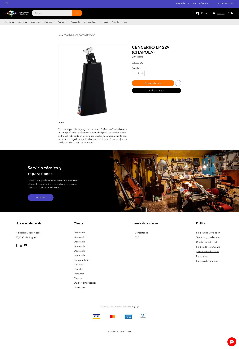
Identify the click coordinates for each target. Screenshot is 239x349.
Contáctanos (141, 232)
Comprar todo (81, 260)
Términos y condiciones (208, 237)
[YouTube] (25, 245)
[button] (230, 13)
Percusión (79, 273)
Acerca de (79, 232)
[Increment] (142, 73)
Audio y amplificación (85, 282)
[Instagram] (21, 245)
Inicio (60, 34)
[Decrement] (134, 73)
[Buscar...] (77, 13)
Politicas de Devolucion (208, 232)
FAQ (137, 237)
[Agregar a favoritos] (178, 83)
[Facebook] (16, 245)
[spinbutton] (138, 73)
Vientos (78, 278)
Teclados (78, 264)
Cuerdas (78, 269)
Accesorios (80, 287)
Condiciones (207, 242)
